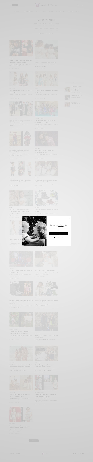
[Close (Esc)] (69, 218)
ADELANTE (59, 233)
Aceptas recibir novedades (59, 237)
